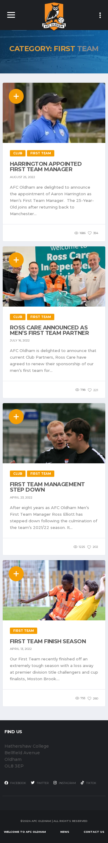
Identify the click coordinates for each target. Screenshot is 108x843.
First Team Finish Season (48, 641)
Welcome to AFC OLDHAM (25, 831)
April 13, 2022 (21, 649)
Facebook (18, 783)
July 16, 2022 (20, 340)
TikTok (91, 783)
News (64, 831)
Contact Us (94, 831)
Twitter (42, 783)
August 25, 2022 (22, 177)
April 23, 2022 (21, 497)
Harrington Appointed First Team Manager (46, 167)
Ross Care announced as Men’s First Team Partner (49, 330)
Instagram (67, 783)
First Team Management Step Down (47, 487)
